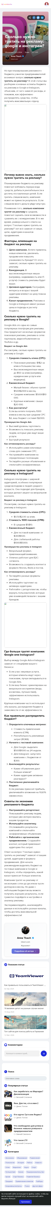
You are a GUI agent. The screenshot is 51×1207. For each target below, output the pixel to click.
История (21, 1162)
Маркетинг (17, 1167)
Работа (29, 1162)
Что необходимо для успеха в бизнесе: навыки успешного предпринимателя (28, 1128)
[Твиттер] (38, 17)
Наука (26, 1167)
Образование (22, 1158)
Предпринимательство (35, 1172)
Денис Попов (21, 1106)
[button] (46, 4)
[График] (30, 17)
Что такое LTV (20, 1140)
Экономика (9, 1158)
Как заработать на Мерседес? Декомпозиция (28, 1092)
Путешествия (10, 1172)
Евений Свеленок (23, 1134)
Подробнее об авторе (24, 951)
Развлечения (35, 1158)
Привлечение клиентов (24, 1181)
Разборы (39, 1181)
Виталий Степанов (24, 1097)
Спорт (34, 1167)
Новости (38, 1162)
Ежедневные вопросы (13, 1186)
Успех (8, 30)
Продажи (8, 1181)
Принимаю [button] (25, 1202)
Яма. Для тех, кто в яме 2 (26, 1103)
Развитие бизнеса (33, 1177)
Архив (7, 1177)
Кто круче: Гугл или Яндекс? (28, 1114)
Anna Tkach (16, 56)
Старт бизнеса (18, 1177)
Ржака (27, 1186)
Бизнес (20, 1172)
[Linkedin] (42, 17)
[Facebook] (34, 17)
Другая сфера (37, 1186)
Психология (9, 1162)
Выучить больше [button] (8, 1198)
